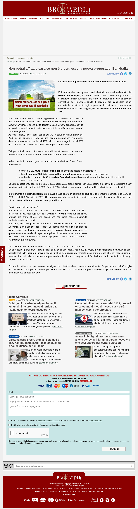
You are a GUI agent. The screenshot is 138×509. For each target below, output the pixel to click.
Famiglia (33, 19)
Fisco (91, 19)
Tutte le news (11, 19)
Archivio (100, 492)
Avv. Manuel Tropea (77, 486)
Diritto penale (116, 19)
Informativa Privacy (68, 492)
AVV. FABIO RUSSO (37, 336)
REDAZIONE (124, 58)
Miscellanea (14, 336)
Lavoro (23, 19)
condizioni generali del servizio (49, 421)
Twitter (125, 73)
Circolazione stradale (76, 19)
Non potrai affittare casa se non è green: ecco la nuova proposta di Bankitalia (73, 62)
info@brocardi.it (54, 492)
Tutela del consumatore (51, 19)
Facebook (121, 73)
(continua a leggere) (48, 363)
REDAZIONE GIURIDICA (35, 300)
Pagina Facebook (102, 499)
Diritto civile (36, 62)
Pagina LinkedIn (113, 499)
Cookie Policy (82, 492)
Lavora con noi (69, 495)
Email (10, 392)
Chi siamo (92, 492)
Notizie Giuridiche (23, 62)
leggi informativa (95, 421)
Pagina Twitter (107, 499)
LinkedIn (130, 73)
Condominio (101, 19)
